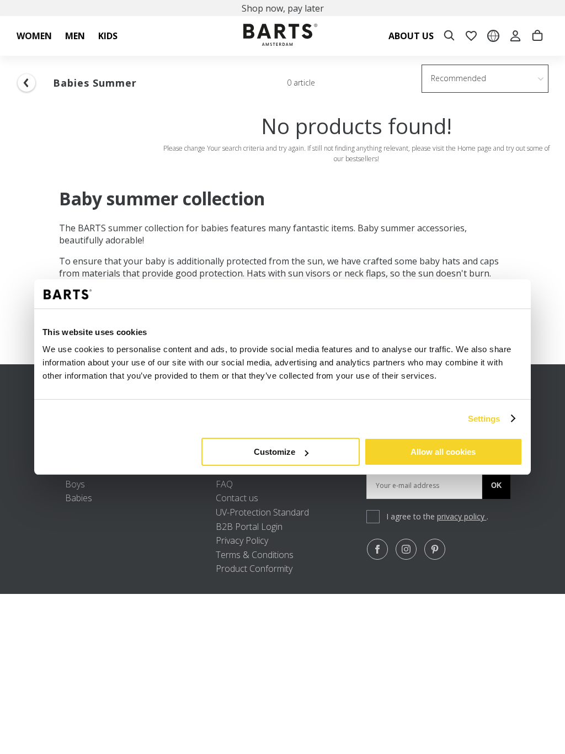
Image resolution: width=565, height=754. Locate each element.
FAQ (224, 484)
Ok (496, 485)
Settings (484, 418)
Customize (274, 451)
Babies (78, 498)
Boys (75, 484)
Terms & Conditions (255, 555)
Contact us (237, 498)
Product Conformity (254, 568)
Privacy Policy (242, 540)
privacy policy (462, 516)
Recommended (458, 78)
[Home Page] (280, 36)
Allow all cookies (443, 451)
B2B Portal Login (249, 527)
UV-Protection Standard (262, 512)
